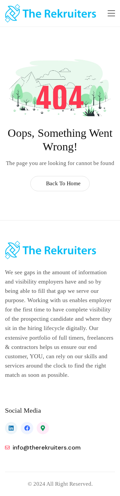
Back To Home (63, 183)
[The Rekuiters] (52, 13)
